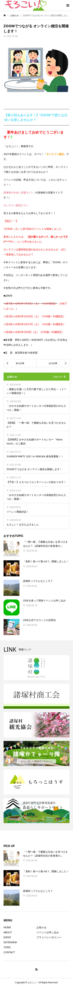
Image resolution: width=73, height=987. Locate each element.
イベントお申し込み (47, 932)
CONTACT (9, 952)
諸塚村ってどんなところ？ (38, 581)
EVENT (7, 937)
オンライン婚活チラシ (16, 205)
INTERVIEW (10, 942)
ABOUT (8, 932)
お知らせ (41, 927)
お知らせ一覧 (59, 376)
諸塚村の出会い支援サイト (18, 192)
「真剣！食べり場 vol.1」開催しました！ (46, 561)
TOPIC (7, 947)
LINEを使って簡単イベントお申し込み (44, 600)
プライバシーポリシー (48, 937)
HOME (7, 927)
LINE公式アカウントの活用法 (39, 620)
